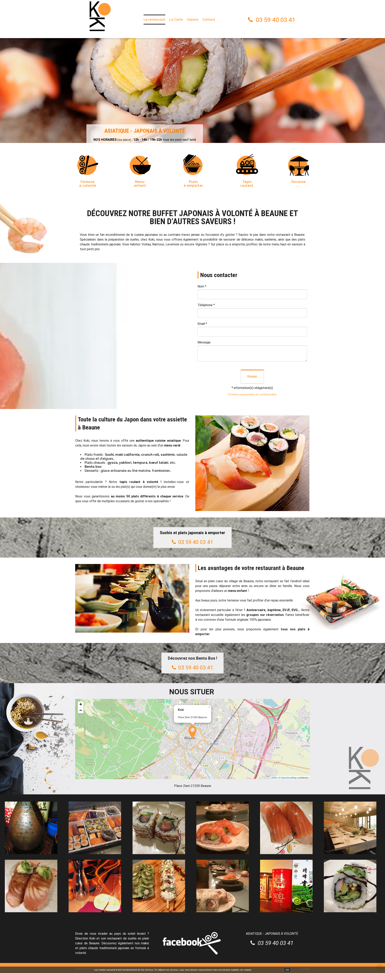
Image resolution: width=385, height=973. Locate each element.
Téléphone (206, 305)
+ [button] (80, 704)
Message (204, 342)
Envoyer (252, 376)
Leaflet (274, 777)
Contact (208, 19)
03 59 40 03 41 (275, 19)
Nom (202, 286)
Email (202, 324)
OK (287, 970)
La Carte (176, 19)
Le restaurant (154, 19)
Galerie (192, 19)
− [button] (80, 710)
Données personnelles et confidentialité (252, 394)
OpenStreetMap (289, 777)
